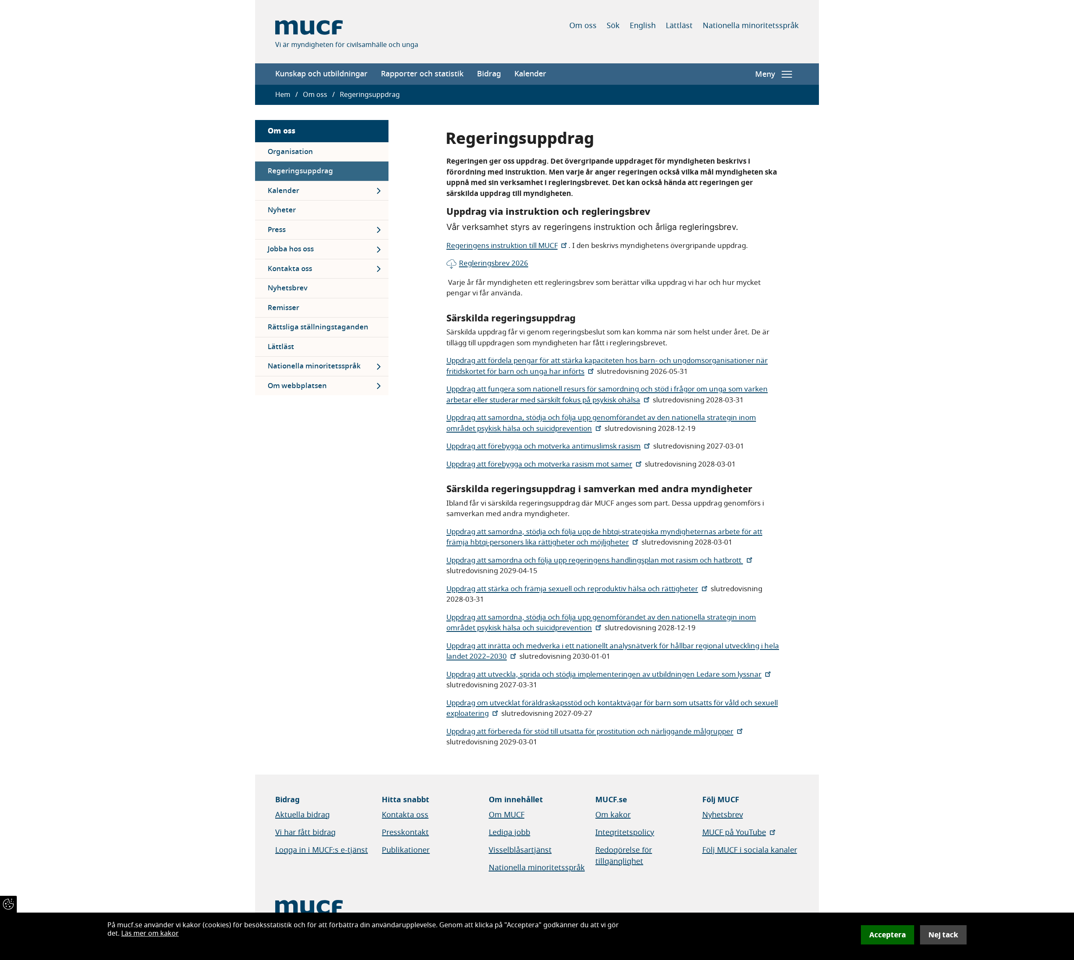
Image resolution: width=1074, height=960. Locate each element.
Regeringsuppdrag (300, 171)
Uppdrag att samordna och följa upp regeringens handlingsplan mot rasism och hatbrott (594, 560)
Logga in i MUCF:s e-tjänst (321, 850)
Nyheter (282, 210)
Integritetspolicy (624, 832)
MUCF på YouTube (734, 832)
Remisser (283, 308)
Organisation (290, 151)
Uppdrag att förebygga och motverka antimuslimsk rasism (543, 446)
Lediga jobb (509, 832)
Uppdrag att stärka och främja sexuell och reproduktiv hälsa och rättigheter (572, 589)
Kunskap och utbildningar (321, 73)
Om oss (583, 25)
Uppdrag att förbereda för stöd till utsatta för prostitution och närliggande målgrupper (589, 731)
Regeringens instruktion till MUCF (502, 245)
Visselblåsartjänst (520, 850)
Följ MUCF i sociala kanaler (749, 850)
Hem (282, 95)
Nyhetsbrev (288, 288)
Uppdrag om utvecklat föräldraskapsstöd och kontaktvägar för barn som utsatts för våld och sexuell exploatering (612, 708)
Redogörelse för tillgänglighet (623, 856)
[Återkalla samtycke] (8, 904)
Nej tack (943, 934)
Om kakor (613, 814)
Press (277, 229)
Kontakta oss (290, 268)
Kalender (530, 73)
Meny (765, 74)
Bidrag (489, 73)
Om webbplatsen (297, 386)
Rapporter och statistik (422, 73)
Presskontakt (405, 832)
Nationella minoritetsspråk (751, 25)
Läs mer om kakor (150, 934)
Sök (613, 25)
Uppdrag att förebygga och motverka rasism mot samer (539, 464)
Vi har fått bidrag (305, 832)
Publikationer (406, 850)
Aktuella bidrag (302, 814)
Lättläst (679, 25)
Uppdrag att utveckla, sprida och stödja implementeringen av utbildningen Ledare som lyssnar (603, 674)
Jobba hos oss (291, 249)
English (643, 25)
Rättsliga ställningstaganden (318, 327)
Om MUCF (506, 814)
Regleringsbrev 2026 (493, 263)
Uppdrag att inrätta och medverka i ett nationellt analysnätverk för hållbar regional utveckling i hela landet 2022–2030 (612, 651)
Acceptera (887, 934)
